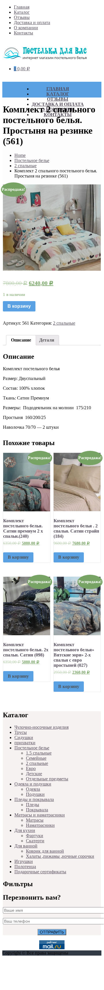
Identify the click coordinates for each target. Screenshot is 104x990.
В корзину (19, 306)
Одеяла (33, 789)
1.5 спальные (39, 753)
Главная (21, 7)
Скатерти (35, 840)
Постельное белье (31, 160)
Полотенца (25, 866)
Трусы (20, 732)
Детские (34, 773)
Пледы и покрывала (34, 799)
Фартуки (34, 835)
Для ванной (25, 845)
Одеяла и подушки (32, 784)
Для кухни (24, 830)
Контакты (23, 32)
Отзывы (22, 17)
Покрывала (37, 809)
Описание (21, 340)
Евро (31, 768)
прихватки (24, 742)
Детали (46, 340)
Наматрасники (40, 825)
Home (20, 155)
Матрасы (35, 820)
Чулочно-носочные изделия (41, 727)
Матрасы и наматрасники (39, 814)
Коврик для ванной (45, 851)
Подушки (35, 794)
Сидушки (23, 737)
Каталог (22, 12)
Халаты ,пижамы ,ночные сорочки (60, 856)
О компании (26, 27)
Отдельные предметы (47, 778)
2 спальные (25, 165)
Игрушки (23, 861)
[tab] (21, 340)
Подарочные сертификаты (40, 871)
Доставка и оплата (32, 22)
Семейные (36, 758)
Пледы (32, 804)
